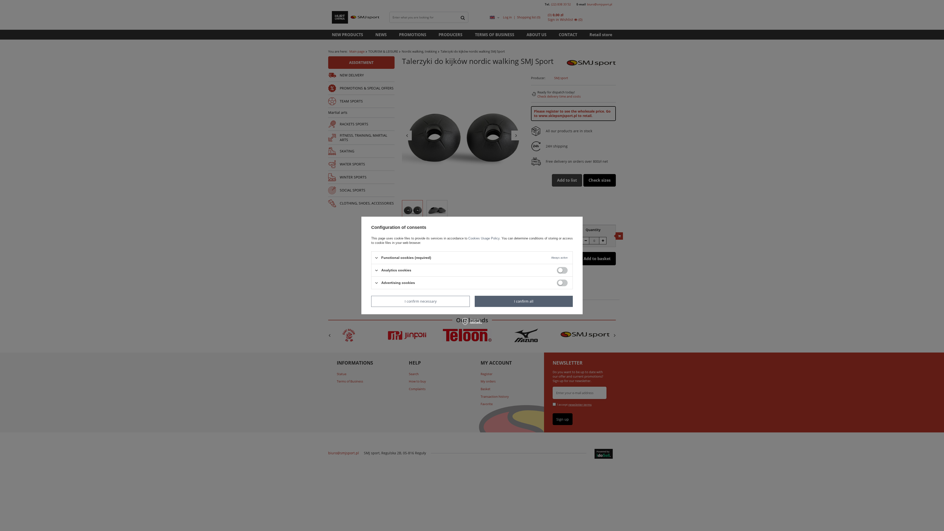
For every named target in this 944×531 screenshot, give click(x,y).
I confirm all (523, 301)
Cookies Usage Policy (484, 238)
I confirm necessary (421, 301)
